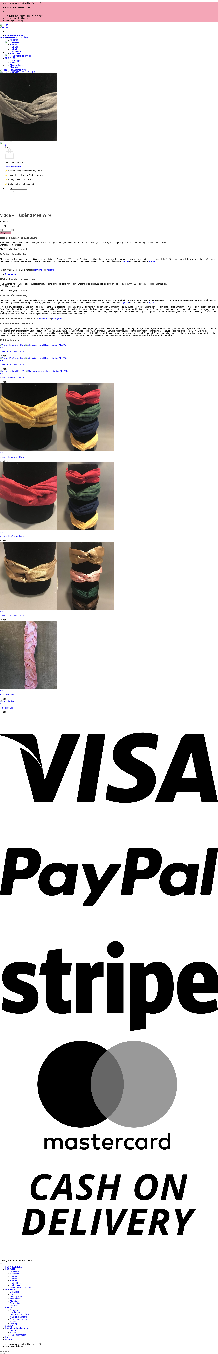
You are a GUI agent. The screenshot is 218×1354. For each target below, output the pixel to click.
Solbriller (14, 1305)
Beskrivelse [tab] (10, 274)
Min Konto (14, 1330)
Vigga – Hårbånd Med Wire (12, 378)
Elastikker (14, 1274)
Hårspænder (15, 1283)
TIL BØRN (14, 40)
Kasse (13, 1333)
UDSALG (9, 1326)
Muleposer (15, 67)
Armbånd (14, 1310)
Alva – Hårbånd (7, 695)
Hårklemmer (15, 1285)
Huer (12, 1294)
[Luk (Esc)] (9, 1351)
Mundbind (14, 1301)
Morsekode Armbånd (19, 1314)
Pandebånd (15, 1303)
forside (8, 1339)
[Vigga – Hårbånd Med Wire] (11, 52)
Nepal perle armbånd (19, 1319)
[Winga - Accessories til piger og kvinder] (4, 26)
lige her (125, 261)
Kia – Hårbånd (6, 708)
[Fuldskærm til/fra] (4, 1351)
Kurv (7, 1337)
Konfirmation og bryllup (20, 56)
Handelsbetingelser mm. (16, 1328)
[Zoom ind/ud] (1, 1351)
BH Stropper (15, 1292)
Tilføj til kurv (5, 233)
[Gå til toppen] (1, 1263)
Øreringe (14, 1324)
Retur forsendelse (18, 1335)
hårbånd (50, 270)
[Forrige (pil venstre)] (1, 1353)
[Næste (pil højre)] (4, 1353)
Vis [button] (1, 347)
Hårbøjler (14, 1281)
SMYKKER (10, 1308)
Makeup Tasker (17, 1296)
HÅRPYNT (13, 37)
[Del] (6, 1351)
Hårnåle (13, 1276)
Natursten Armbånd (18, 1317)
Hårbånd (24, 37)
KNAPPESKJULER (14, 35)
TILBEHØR (10, 1290)
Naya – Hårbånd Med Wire (12, 352)
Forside (3, 37)
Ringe (13, 1321)
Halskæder (15, 1312)
